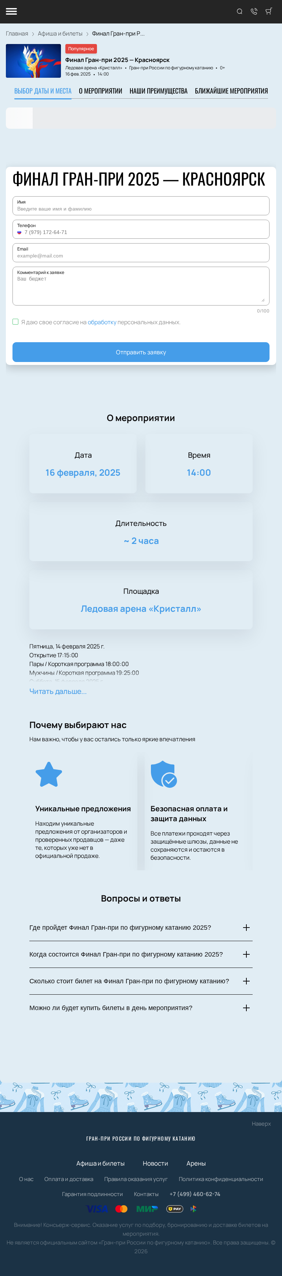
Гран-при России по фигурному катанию (140, 1138)
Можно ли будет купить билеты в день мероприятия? (110, 1008)
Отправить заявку (141, 352)
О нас (26, 1179)
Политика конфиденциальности (221, 1179)
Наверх (261, 1123)
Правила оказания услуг (136, 1179)
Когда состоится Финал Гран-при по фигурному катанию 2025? (126, 954)
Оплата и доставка (68, 1179)
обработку (102, 322)
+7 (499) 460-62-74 (195, 1194)
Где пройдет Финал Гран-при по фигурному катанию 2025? (120, 927)
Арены (196, 1163)
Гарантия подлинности (92, 1194)
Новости (155, 1163)
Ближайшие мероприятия (231, 91)
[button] (20, 232)
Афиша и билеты (100, 1163)
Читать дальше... (58, 691)
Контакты (146, 1194)
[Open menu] (11, 12)
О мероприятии (100, 91)
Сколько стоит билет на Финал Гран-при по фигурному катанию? (129, 981)
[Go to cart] (268, 11)
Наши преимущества (159, 91)
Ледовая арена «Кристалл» (93, 68)
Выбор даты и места (43, 91)
